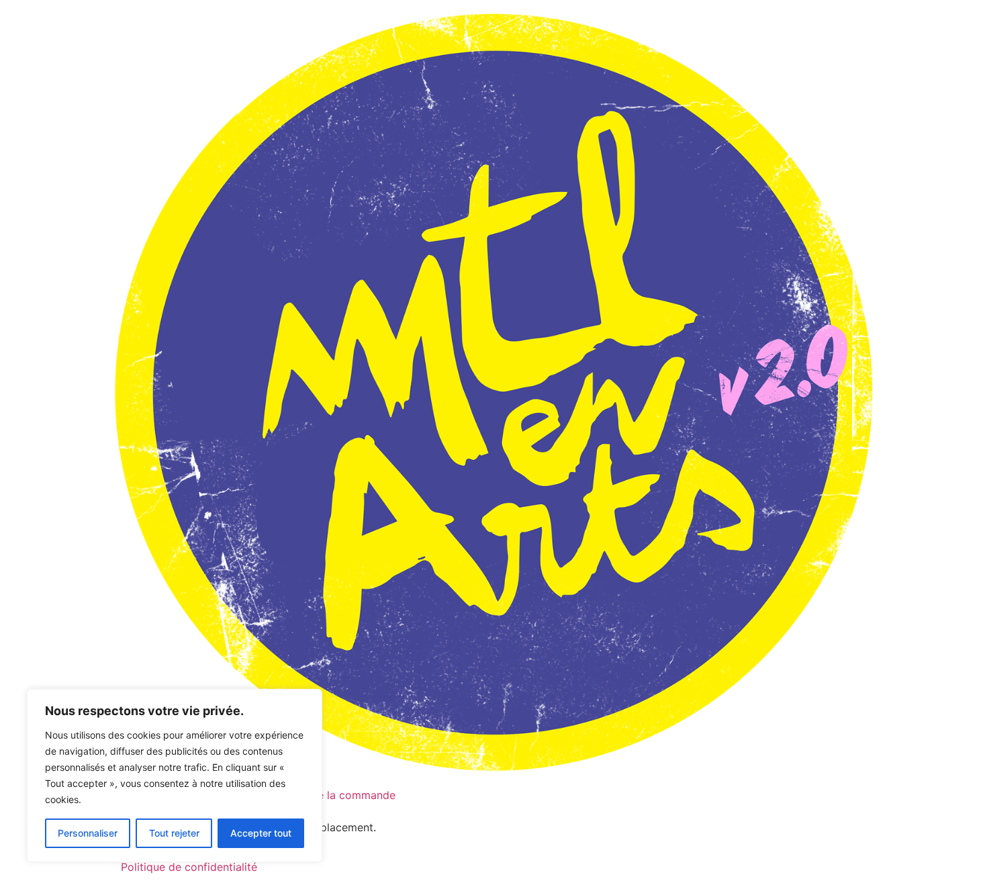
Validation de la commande (326, 795)
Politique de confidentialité (189, 867)
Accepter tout (260, 833)
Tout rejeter (174, 833)
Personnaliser (87, 833)
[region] (174, 775)
